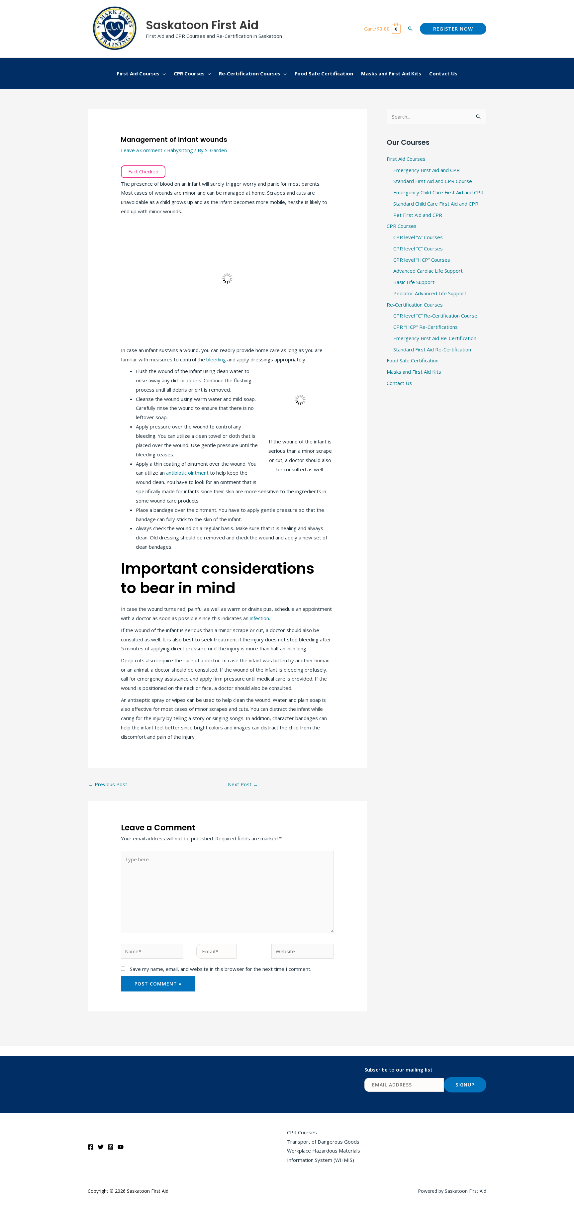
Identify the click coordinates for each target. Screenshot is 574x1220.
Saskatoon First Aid (202, 25)
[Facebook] (91, 1147)
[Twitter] (101, 1147)
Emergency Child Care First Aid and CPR (438, 192)
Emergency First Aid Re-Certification (434, 338)
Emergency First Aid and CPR (426, 170)
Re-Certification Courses (415, 304)
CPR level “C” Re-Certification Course (435, 315)
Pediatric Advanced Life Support (429, 293)
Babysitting (180, 150)
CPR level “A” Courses (418, 237)
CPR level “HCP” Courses (421, 259)
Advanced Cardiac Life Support (428, 270)
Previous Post (107, 784)
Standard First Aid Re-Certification (432, 349)
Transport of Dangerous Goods (323, 1141)
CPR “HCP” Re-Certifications (425, 327)
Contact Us (399, 383)
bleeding (216, 359)
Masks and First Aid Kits (414, 371)
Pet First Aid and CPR (417, 215)
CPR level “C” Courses (418, 248)
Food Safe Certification (412, 360)
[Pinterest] (111, 1147)
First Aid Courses (406, 158)
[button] (410, 29)
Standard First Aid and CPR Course (432, 181)
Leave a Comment (141, 150)
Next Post (243, 784)
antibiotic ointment (187, 472)
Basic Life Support (413, 282)
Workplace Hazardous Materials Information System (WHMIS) (323, 1155)
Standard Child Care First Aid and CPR (435, 203)
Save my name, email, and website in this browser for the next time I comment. (220, 969)
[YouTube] (121, 1147)
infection (259, 618)
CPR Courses (402, 226)
